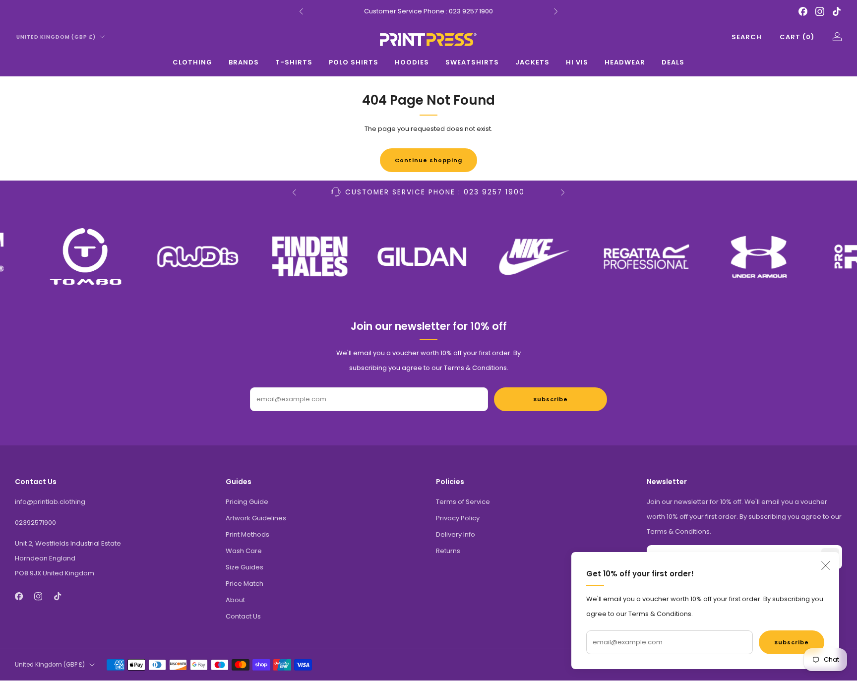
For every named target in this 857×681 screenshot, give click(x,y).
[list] (428, 256)
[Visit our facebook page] (803, 11)
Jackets (532, 62)
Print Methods (247, 534)
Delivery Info (455, 534)
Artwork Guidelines (256, 518)
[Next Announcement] (556, 11)
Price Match (244, 583)
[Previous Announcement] (301, 11)
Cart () (797, 37)
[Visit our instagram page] (819, 11)
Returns (448, 551)
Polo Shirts (353, 62)
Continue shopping (428, 160)
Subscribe (791, 642)
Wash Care (244, 551)
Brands (244, 62)
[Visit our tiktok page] (836, 11)
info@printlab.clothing (50, 501)
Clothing (192, 62)
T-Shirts (293, 62)
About (235, 600)
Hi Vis (577, 62)
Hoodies (412, 62)
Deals (673, 62)
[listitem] (428, 11)
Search (747, 37)
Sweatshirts (472, 62)
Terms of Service (463, 501)
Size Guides (244, 567)
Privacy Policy (458, 518)
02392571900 (35, 522)
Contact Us (243, 616)
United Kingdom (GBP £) (56, 37)
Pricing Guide (247, 501)
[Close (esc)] (825, 565)
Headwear (625, 62)
